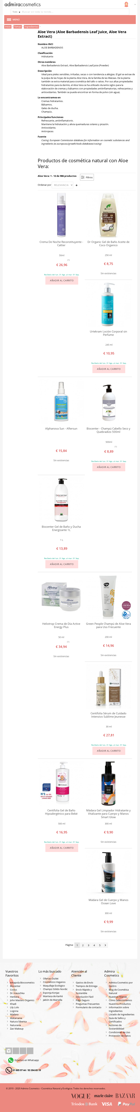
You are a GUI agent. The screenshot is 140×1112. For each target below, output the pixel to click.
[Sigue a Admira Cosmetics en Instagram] (9, 1050)
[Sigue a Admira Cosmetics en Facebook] (16, 1050)
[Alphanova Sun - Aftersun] (61, 401)
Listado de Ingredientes (121, 1014)
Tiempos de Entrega (86, 986)
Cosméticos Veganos (54, 982)
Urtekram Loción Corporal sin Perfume (108, 333)
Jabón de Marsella (52, 999)
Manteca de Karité (53, 996)
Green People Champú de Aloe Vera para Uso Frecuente (108, 625)
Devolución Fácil (84, 996)
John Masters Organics (22, 1000)
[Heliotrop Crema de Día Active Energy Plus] (61, 596)
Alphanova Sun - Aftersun (61, 428)
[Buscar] (126, 12)
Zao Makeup (17, 1028)
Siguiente (105, 945)
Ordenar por (44, 184)
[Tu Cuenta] (126, 4)
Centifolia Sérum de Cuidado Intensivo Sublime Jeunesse (108, 715)
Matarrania (16, 1018)
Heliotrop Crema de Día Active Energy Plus (61, 625)
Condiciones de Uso (119, 1032)
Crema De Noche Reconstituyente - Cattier (61, 243)
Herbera (14, 996)
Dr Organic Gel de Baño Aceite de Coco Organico (108, 243)
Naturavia (15, 1025)
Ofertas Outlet (51, 978)
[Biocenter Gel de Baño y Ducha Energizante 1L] (61, 499)
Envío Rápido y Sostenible (84, 991)
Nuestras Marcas (118, 996)
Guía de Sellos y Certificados (117, 1019)
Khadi (13, 1003)
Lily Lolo (14, 1007)
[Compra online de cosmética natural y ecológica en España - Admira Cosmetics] (22, 5)
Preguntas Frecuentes (88, 1003)
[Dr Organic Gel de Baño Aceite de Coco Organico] (108, 214)
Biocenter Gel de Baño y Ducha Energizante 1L (61, 528)
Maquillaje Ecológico (54, 985)
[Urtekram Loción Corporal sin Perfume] (108, 304)
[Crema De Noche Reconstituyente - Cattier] (61, 214)
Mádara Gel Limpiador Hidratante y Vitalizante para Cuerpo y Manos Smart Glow (108, 814)
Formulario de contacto (88, 1007)
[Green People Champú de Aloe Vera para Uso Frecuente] (108, 596)
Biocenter (15, 986)
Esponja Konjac (51, 992)
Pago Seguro (83, 1000)
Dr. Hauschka (17, 993)
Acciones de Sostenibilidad (116, 1027)
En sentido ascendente (76, 185)
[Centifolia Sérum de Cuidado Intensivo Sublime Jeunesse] (108, 686)
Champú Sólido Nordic (55, 989)
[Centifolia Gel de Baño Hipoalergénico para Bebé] (61, 783)
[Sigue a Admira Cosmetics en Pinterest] (30, 1050)
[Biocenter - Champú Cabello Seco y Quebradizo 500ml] (108, 401)
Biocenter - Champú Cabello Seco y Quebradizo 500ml (108, 430)
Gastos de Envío (84, 982)
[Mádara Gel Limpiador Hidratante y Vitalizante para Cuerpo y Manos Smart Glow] (108, 783)
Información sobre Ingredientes (119, 1009)
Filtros (89, 177)
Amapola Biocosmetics (22, 982)
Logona (14, 1011)
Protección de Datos (120, 1035)
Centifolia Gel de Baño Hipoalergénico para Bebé (61, 812)
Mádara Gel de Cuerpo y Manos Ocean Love (108, 901)
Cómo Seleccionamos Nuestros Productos (120, 1002)
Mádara (14, 1014)
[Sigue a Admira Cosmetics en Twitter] (23, 1050)
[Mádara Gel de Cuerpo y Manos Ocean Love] (108, 872)
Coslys (13, 989)
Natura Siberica (18, 1021)
